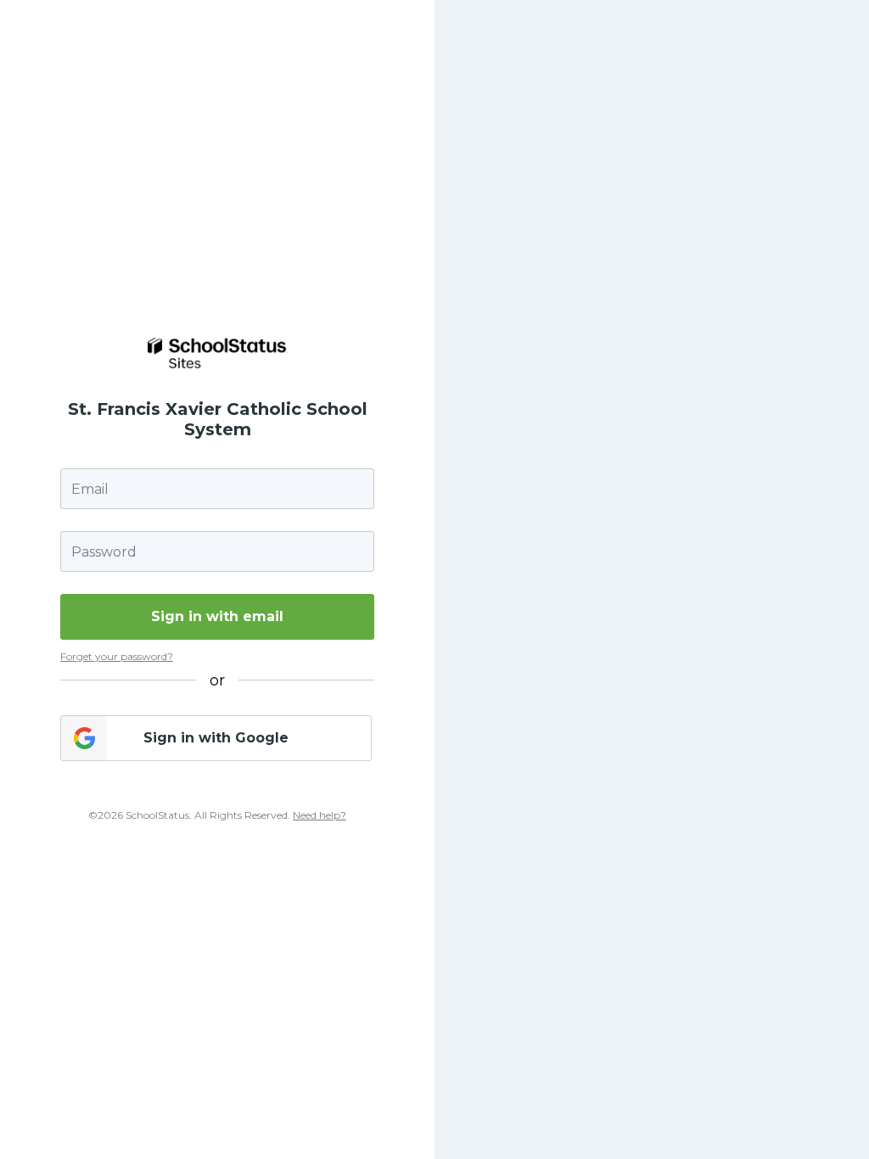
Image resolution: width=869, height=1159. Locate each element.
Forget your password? (116, 656)
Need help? (319, 815)
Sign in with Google (216, 738)
